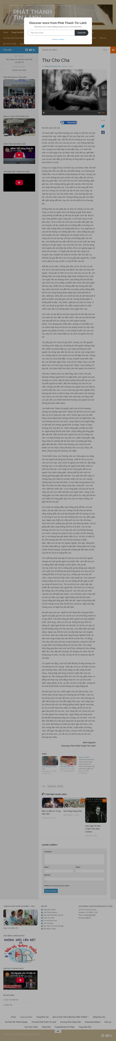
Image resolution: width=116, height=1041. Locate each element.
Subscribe (81, 33)
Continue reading (58, 39)
